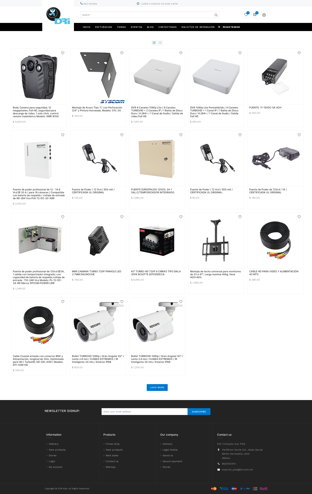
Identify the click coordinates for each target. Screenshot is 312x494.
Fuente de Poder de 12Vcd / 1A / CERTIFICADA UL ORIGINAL (268, 191)
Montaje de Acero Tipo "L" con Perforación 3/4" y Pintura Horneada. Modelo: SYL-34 (97, 109)
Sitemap (111, 467)
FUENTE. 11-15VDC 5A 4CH (265, 107)
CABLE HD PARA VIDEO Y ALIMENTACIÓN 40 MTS (273, 273)
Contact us (112, 461)
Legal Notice (170, 449)
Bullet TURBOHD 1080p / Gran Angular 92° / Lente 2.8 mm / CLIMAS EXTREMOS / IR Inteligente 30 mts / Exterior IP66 (98, 359)
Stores (53, 455)
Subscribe (199, 411)
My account (55, 467)
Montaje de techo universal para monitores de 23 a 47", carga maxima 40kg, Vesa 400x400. (215, 274)
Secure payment (172, 461)
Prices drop (113, 443)
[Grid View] (154, 42)
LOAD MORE (157, 387)
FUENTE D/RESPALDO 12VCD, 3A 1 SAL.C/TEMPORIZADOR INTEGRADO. (153, 191)
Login (52, 461)
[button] (219, 27)
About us (168, 455)
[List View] (160, 42)
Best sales (112, 455)
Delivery (53, 443)
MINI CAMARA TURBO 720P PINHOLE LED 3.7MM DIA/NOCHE (96, 273)
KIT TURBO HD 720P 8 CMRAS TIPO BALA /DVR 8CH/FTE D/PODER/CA (156, 273)
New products (57, 449)
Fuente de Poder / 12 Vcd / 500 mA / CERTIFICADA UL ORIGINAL (93, 191)
